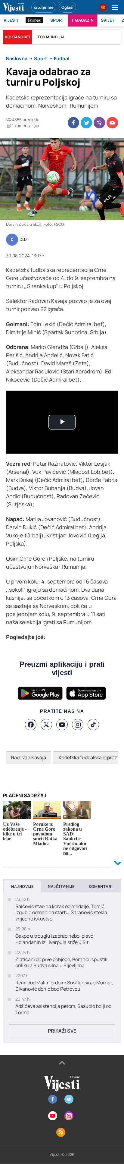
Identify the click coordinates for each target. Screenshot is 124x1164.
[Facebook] (30, 724)
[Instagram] (77, 724)
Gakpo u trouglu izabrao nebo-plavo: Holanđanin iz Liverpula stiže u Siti (55, 939)
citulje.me (44, 7)
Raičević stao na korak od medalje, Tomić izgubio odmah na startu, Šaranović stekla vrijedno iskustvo (61, 912)
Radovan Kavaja (28, 757)
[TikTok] (93, 724)
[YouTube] (62, 724)
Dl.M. (24, 239)
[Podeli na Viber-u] (99, 122)
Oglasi (67, 7)
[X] (46, 724)
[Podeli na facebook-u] (73, 122)
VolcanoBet (17, 36)
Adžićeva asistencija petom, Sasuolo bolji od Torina (63, 1009)
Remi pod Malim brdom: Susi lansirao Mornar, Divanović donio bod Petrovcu (64, 986)
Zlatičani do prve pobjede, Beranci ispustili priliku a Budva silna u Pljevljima (61, 962)
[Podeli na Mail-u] (112, 122)
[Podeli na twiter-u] (86, 122)
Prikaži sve (62, 1030)
